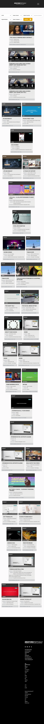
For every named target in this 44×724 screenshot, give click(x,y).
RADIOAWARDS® (28, 658)
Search (26, 19)
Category (12, 42)
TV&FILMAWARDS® (29, 659)
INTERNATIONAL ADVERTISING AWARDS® (28, 651)
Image (32, 52)
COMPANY (11, 39)
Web (15, 347)
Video (32, 26)
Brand (11, 68)
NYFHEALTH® (28, 656)
